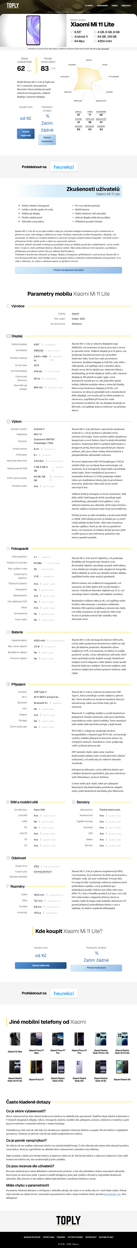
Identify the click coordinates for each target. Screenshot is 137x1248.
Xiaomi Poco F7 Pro (57, 1051)
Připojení (90, 119)
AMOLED (38, 350)
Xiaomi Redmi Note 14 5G (57, 1079)
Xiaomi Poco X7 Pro (79, 1051)
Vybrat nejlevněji (26, 133)
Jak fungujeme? (103, 49)
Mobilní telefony (62, 12)
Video (115, 5)
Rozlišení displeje (18, 357)
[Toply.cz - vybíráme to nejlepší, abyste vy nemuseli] (13, 5)
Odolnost (89, 126)
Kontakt (126, 5)
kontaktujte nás (112, 1194)
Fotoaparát (101, 112)
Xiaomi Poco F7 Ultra (36, 1051)
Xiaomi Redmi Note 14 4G (100, 1079)
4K (35, 569)
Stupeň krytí (21, 866)
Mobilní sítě (101, 119)
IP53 (36, 866)
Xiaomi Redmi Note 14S (79, 1079)
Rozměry (101, 126)
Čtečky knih (48, 1237)
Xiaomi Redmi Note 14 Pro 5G (122, 1051)
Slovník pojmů (106, 1237)
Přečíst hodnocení (47, 139)
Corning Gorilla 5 (43, 871)
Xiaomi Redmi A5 (122, 1079)
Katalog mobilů (77, 12)
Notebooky (91, 1237)
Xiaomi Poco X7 (36, 1079)
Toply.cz (50, 12)
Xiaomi (87, 12)
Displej (78, 112)
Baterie (78, 119)
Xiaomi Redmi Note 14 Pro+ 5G (101, 1051)
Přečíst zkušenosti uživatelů (68, 270)
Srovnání (102, 5)
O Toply (89, 5)
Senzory (78, 126)
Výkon (90, 112)
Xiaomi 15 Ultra (15, 1051)
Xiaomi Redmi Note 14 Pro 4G (15, 1079)
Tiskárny (61, 1237)
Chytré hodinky (75, 1237)
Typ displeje (21, 350)
